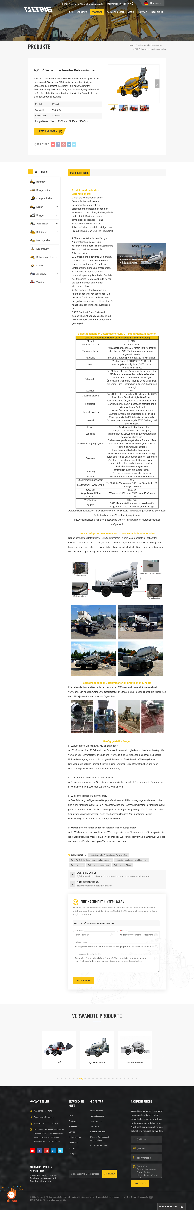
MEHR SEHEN (56, 1065)
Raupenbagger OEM (98, 1145)
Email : (123, 930)
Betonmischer (77, 865)
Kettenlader (94, 1126)
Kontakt (142, 12)
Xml (123, 1197)
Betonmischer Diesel (122, 865)
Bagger (40, 215)
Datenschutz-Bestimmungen (108, 1197)
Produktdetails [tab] (79, 173)
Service (72, 1132)
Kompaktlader (44, 198)
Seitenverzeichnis (86, 1197)
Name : (79, 930)
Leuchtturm (42, 248)
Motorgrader (43, 240)
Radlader (41, 181)
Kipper (40, 265)
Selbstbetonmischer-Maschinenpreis (131, 860)
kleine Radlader (96, 1111)
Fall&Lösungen (115, 12)
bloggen (72, 1153)
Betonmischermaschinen (98, 865)
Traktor (40, 282)
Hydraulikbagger (97, 1116)
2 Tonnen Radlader (97, 1132)
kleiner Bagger (96, 1121)
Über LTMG (82, 12)
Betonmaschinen (45, 257)
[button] (157, 83)
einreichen (109, 1174)
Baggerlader (43, 190)
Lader (39, 206)
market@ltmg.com (46, 1117)
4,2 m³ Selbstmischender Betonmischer (97, 923)
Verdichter (42, 223)
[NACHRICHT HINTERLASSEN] (182, 1206)
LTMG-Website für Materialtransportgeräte (82, 4)
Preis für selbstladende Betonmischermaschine (91, 860)
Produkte (97, 12)
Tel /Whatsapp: (81, 942)
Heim (70, 12)
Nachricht (157, 12)
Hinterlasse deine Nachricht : (88, 954)
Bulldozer (41, 232)
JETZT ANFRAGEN (48, 131)
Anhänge (41, 274)
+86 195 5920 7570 (44, 1111)
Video (131, 12)
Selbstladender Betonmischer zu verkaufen (108, 855)
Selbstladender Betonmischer (149, 45)
